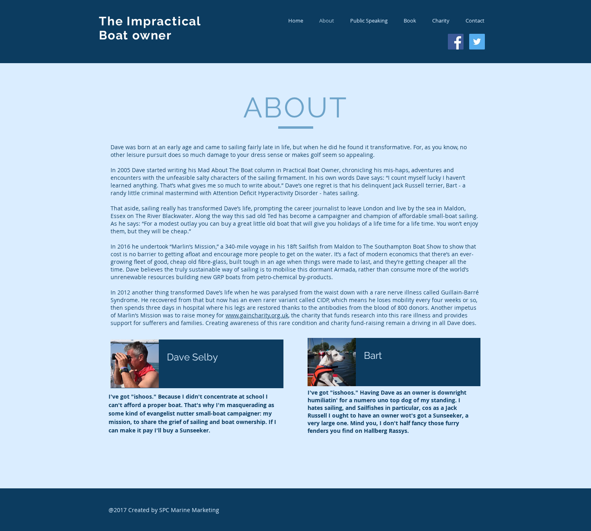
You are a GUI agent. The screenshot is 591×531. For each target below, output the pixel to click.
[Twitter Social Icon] (477, 41)
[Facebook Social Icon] (456, 41)
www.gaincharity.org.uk (257, 315)
